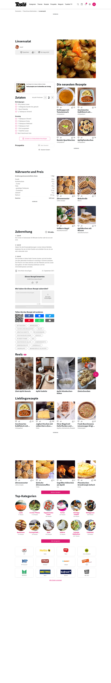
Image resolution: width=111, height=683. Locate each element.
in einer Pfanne (22, 338)
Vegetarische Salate (24, 342)
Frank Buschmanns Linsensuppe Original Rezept (87, 425)
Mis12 (79, 201)
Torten (62, 513)
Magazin (60, 4)
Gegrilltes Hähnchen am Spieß (65, 484)
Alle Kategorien (55, 541)
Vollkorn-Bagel (63, 228)
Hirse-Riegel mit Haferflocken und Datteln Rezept (64, 425)
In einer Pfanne (35, 513)
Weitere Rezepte (55, 492)
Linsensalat (36, 345)
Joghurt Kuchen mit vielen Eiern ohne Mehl (44, 425)
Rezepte (46, 4)
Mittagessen (21, 325)
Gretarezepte (81, 428)
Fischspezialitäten (35, 532)
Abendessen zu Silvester (38, 348)
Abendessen (34, 325)
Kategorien (32, 4)
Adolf (21, 47)
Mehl (48, 532)
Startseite (18, 11)
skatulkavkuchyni (62, 230)
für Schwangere (38, 332)
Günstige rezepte (23, 332)
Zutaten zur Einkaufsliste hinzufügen (36, 138)
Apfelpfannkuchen (85, 140)
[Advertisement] (55, 26)
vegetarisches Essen (24, 335)
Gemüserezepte (40, 342)
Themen (39, 4)
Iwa (58, 487)
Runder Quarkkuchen (66, 140)
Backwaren (21, 532)
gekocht (38, 335)
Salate (40, 329)
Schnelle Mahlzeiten (76, 533)
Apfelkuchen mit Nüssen (84, 229)
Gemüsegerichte (22, 345)
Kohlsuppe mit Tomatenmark (63, 111)
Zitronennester (63, 198)
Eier (33, 338)
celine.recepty (61, 201)
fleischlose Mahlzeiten (25, 329)
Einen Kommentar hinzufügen (34, 306)
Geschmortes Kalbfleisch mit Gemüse (84, 111)
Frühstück (90, 532)
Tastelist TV (68, 4)
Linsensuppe (21, 348)
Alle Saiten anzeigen (55, 580)
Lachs (21, 513)
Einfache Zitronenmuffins (43, 484)
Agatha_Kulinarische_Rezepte (66, 428)
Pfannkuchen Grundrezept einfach (86, 484)
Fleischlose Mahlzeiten (30, 11)
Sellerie (62, 532)
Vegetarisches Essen (48, 513)
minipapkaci (60, 114)
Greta (37, 428)
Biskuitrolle (82, 198)
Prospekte (53, 4)
